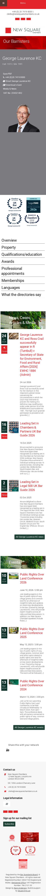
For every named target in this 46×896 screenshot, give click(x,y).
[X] (17, 19)
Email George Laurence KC (18, 81)
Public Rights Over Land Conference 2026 (32, 578)
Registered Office (19, 883)
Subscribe (9, 824)
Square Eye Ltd (24, 891)
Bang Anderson (20, 888)
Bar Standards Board (29, 875)
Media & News (9, 89)
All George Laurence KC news (29, 537)
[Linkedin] (23, 19)
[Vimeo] (28, 19)
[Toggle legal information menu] (6, 804)
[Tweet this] (4, 750)
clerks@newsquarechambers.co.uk (23, 14)
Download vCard (13, 85)
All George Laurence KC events (29, 727)
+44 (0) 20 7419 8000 (22, 12)
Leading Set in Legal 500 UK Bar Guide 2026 (31, 486)
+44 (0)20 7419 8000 (15, 77)
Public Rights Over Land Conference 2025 (32, 633)
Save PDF (7, 74)
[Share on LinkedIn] (8, 750)
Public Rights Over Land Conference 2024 (32, 685)
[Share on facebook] (11, 750)
